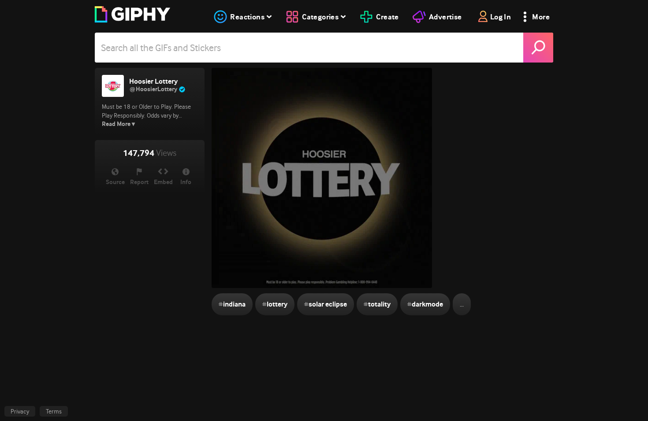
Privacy (20, 411)
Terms (54, 411)
